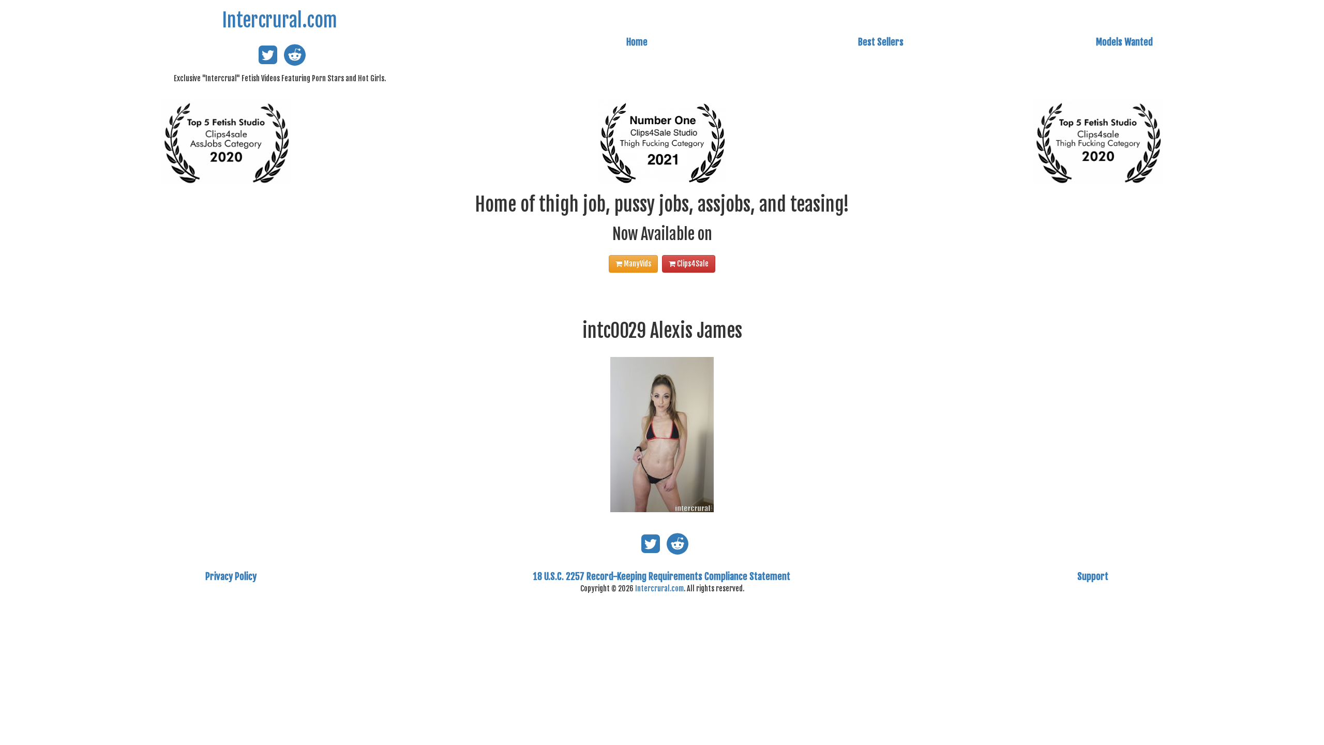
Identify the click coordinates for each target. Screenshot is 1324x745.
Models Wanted (1124, 42)
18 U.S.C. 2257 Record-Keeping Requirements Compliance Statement (661, 576)
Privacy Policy (231, 576)
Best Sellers (881, 42)
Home (637, 42)
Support (1092, 576)
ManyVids (636, 263)
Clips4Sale (692, 263)
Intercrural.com (279, 20)
